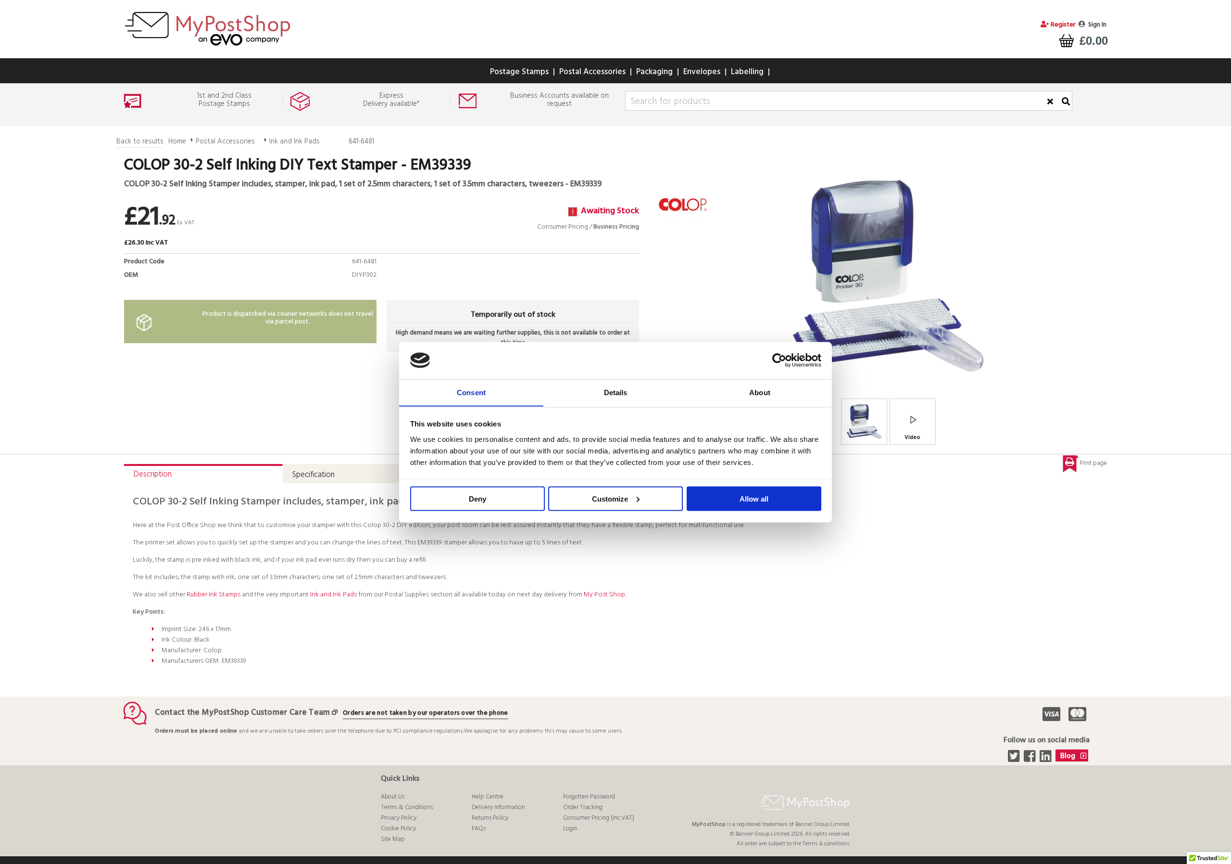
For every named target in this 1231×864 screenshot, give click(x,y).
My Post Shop (604, 594)
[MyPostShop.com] (207, 47)
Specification (313, 474)
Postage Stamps (519, 71)
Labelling (747, 71)
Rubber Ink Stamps (213, 594)
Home (177, 141)
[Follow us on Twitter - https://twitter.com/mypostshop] (1015, 759)
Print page (1093, 463)
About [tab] (759, 392)
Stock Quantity (351, 286)
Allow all (754, 498)
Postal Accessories (592, 71)
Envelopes (701, 71)
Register (1062, 24)
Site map (393, 839)
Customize (610, 498)
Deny (477, 498)
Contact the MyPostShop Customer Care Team (242, 712)
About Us (392, 797)
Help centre (487, 797)
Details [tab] (616, 392)
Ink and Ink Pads (294, 141)
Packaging (654, 71)
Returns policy (490, 818)
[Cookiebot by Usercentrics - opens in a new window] (779, 360)
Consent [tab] (471, 392)
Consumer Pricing (562, 226)
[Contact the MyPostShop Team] (336, 712)
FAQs (479, 829)
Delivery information (498, 807)
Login (570, 829)
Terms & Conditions (407, 807)
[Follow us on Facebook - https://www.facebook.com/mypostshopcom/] (1031, 759)
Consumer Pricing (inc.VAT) (598, 818)
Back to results (139, 141)
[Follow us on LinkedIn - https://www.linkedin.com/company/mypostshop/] (1047, 759)
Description (153, 474)
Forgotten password (589, 797)
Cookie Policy (398, 829)
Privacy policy (398, 818)
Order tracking (583, 807)
